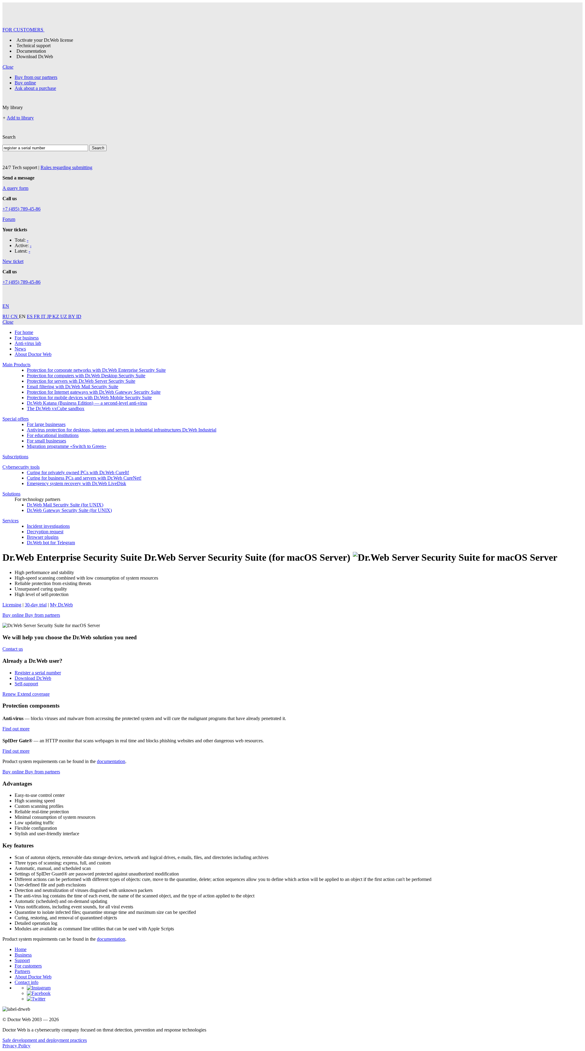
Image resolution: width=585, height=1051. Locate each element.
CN (15, 316)
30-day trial (36, 604)
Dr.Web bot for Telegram (51, 542)
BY (72, 316)
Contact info (26, 982)
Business (23, 954)
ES (30, 316)
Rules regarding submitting (66, 167)
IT (44, 316)
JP (49, 316)
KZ (56, 316)
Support (22, 960)
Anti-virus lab (28, 343)
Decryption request (45, 531)
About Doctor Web (33, 354)
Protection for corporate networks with (96, 370)
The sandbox (55, 408)
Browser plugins (42, 537)
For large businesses (46, 424)
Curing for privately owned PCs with (78, 472)
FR (37, 316)
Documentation (31, 51)
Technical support (33, 45)
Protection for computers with (86, 375)
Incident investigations (48, 526)
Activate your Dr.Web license (44, 40)
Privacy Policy (16, 1045)
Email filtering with (72, 386)
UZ (64, 316)
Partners (22, 971)
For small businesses (46, 440)
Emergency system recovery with (76, 483)
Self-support (26, 683)
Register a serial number (38, 672)
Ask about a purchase (35, 88)
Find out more (16, 728)
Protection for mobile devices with (89, 397)
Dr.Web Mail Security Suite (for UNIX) (65, 504)
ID (78, 316)
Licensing (11, 604)
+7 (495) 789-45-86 (21, 208)
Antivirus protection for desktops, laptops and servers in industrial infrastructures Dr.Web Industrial (121, 429)
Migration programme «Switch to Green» (66, 446)
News (20, 348)
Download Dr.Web (34, 56)
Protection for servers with (81, 381)
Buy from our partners (36, 77)
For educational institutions (53, 435)
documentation (111, 761)
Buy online (25, 82)
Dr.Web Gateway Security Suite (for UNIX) (69, 510)
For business (27, 337)
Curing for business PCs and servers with (84, 478)
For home (24, 332)
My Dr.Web (61, 604)
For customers (28, 965)
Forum (8, 219)
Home (21, 949)
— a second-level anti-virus (87, 403)
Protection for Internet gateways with (94, 392)
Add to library (20, 117)
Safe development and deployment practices (44, 1040)
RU (6, 316)
